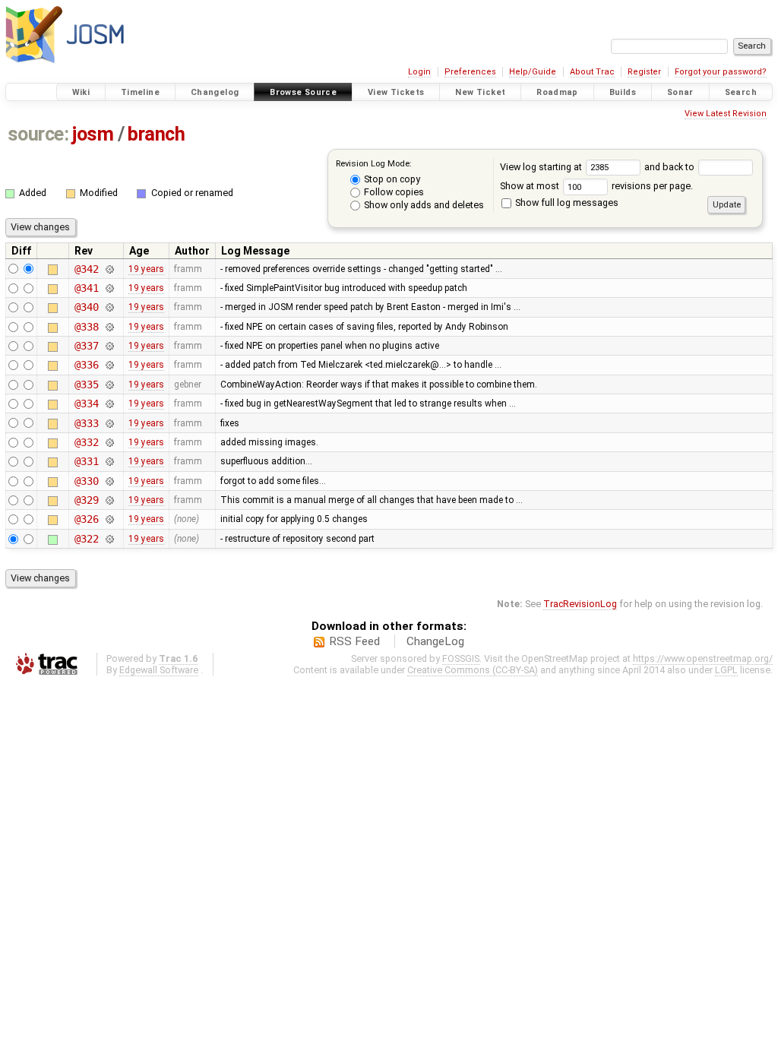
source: (38, 134)
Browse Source (303, 92)
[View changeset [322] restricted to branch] (110, 539)
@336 (86, 365)
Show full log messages (565, 202)
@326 (86, 519)
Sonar (680, 92)
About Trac (592, 72)
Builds (622, 92)
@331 (86, 461)
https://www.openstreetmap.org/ (703, 658)
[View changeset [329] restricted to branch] (110, 500)
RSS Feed (354, 641)
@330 (86, 481)
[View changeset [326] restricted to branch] (110, 519)
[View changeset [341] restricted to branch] (110, 288)
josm (92, 134)
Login (419, 72)
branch (156, 134)
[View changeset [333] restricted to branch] (110, 423)
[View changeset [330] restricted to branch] (110, 481)
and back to (670, 166)
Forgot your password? (721, 72)
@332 (86, 442)
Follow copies (393, 192)
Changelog (215, 92)
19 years (146, 269)
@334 (86, 403)
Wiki (81, 92)
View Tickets (396, 92)
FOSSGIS (460, 658)
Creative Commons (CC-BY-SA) (472, 670)
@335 (86, 384)
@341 (86, 288)
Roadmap (557, 92)
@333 (86, 423)
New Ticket (480, 92)
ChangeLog (435, 641)
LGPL (726, 670)
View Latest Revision (726, 114)
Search (741, 92)
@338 (86, 327)
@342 (86, 269)
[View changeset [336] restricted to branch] (110, 365)
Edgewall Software (158, 670)
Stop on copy (391, 179)
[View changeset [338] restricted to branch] (110, 327)
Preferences (470, 72)
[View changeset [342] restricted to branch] (110, 269)
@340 (86, 307)
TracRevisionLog (580, 603)
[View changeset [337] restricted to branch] (110, 346)
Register (644, 72)
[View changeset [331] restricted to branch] (110, 461)
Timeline (140, 92)
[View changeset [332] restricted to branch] (110, 442)
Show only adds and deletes (423, 204)
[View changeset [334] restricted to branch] (110, 403)
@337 (86, 346)
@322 (86, 539)
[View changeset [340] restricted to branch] (110, 307)
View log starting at (542, 166)
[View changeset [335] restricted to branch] (110, 384)
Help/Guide (532, 72)
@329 (86, 500)
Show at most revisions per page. (596, 185)
